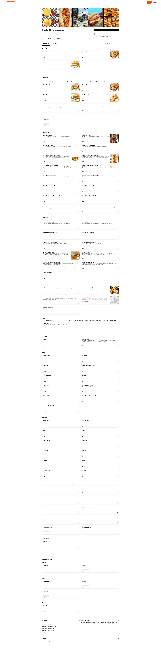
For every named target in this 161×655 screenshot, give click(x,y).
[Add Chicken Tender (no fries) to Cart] (117, 391)
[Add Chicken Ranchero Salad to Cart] (78, 512)
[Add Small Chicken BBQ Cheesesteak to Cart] (78, 211)
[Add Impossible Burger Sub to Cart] (78, 313)
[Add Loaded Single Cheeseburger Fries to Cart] (117, 401)
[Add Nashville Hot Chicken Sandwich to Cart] (78, 238)
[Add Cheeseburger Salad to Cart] (117, 533)
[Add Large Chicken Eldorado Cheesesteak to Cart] (117, 191)
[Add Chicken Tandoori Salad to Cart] (78, 502)
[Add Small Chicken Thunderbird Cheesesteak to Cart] (78, 201)
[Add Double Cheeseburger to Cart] (117, 57)
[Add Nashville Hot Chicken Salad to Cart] (78, 523)
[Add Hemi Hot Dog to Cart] (117, 345)
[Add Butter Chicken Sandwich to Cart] (78, 258)
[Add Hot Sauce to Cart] (117, 446)
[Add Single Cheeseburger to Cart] (78, 67)
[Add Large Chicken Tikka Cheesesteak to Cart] (117, 171)
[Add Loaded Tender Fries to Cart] (78, 278)
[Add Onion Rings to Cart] (78, 371)
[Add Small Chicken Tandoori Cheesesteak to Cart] (78, 161)
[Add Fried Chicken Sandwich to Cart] (78, 228)
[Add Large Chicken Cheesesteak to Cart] (117, 151)
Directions (44, 643)
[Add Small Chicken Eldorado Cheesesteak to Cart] (78, 191)
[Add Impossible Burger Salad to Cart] (117, 512)
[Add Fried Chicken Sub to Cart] (117, 228)
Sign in (154, 2)
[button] (46, 43)
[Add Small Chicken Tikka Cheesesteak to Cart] (78, 171)
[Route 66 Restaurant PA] (10, 2)
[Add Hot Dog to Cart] (78, 345)
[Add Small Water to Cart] (78, 611)
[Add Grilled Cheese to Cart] (78, 547)
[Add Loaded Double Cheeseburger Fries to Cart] (78, 411)
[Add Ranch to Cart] (117, 436)
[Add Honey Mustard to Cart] (78, 446)
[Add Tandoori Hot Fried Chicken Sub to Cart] (117, 248)
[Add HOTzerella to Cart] (117, 381)
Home (43, 6)
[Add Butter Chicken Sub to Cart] (117, 258)
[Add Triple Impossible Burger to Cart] (78, 303)
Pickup (106, 29)
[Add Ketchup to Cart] (78, 466)
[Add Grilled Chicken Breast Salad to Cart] (117, 492)
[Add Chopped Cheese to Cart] (117, 110)
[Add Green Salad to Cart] (78, 492)
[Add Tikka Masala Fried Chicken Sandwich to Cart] (78, 268)
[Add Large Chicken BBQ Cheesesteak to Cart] (117, 211)
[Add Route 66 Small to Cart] (78, 426)
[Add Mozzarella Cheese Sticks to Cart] (117, 371)
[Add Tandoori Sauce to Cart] (78, 476)
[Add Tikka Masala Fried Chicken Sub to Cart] (117, 268)
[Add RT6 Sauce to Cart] (117, 476)
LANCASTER (49, 6)
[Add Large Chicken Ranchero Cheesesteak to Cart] (117, 181)
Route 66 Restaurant (58, 6)
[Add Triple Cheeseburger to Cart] (78, 100)
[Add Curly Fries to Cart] (117, 361)
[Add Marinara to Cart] (117, 456)
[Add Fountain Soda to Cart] (78, 587)
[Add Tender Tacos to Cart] (78, 329)
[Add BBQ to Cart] (78, 436)
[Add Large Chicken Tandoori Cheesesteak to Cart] (117, 161)
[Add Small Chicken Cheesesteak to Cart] (78, 151)
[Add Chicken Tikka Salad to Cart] (117, 502)
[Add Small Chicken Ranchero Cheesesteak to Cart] (78, 181)
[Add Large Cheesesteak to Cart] (117, 141)
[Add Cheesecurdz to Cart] (78, 391)
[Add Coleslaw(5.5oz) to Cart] (78, 401)
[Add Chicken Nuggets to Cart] (78, 381)
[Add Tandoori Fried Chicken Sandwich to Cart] (78, 248)
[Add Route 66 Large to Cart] (117, 426)
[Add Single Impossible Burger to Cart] (78, 292)
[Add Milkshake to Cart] (78, 571)
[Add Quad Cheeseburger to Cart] (117, 100)
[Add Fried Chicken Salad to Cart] (117, 523)
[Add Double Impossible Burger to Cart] (117, 292)
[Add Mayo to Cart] (117, 466)
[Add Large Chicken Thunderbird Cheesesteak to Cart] (117, 201)
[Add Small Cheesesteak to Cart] (78, 141)
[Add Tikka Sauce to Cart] (78, 456)
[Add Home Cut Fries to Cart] (78, 57)
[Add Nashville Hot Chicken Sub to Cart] (117, 238)
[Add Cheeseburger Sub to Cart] (78, 110)
